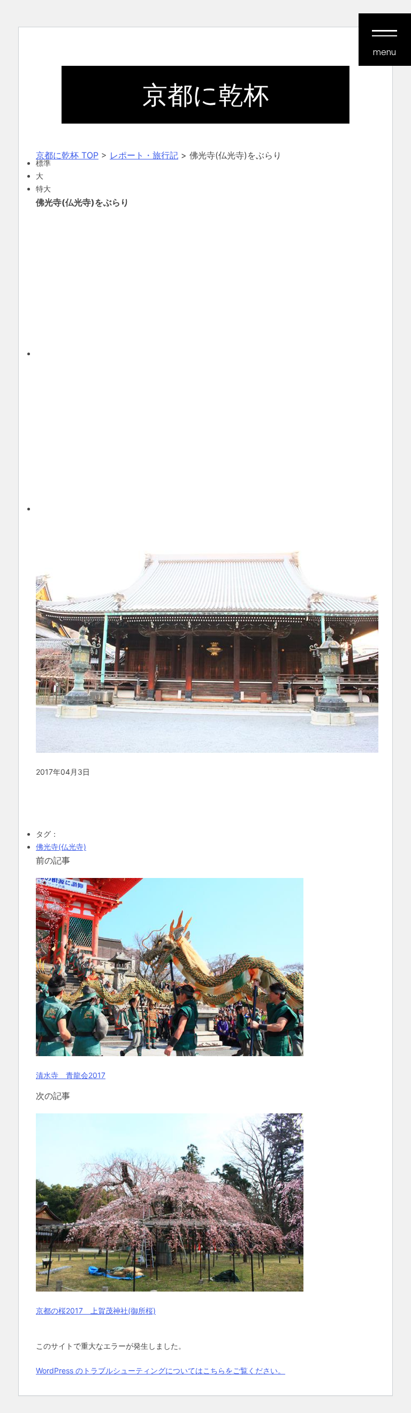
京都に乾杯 (205, 94)
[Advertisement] (205, 281)
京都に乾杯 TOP (67, 155)
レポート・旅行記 (144, 155)
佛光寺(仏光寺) (61, 846)
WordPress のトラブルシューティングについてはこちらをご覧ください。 (160, 1370)
